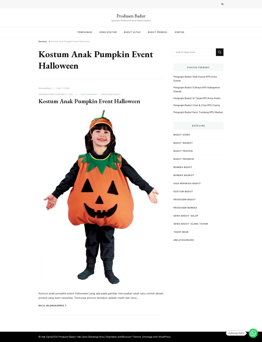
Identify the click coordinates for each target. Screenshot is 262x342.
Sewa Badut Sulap (185, 215)
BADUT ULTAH (132, 32)
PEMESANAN (85, 32)
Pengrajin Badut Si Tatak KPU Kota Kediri (196, 98)
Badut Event (182, 134)
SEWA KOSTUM (108, 32)
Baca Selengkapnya (51, 305)
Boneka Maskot (183, 175)
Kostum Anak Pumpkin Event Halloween (89, 101)
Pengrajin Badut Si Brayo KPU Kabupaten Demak (196, 89)
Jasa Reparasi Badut (187, 183)
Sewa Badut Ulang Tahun (190, 223)
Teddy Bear (180, 232)
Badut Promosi (183, 159)
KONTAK (179, 32)
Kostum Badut (89, 94)
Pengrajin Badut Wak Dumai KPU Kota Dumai (195, 78)
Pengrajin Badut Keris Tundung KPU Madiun (198, 112)
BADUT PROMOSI (157, 32)
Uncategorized (183, 240)
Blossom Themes (131, 337)
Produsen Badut (131, 16)
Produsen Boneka (185, 207)
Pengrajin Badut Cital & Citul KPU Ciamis (196, 105)
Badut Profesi (183, 151)
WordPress (164, 337)
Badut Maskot (183, 143)
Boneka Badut (182, 167)
